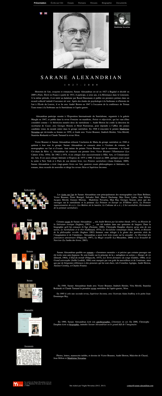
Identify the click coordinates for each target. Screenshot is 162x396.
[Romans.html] (30, 269)
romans (90, 252)
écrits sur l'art (67, 194)
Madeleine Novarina (76, 358)
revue (93, 288)
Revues (94, 3)
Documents (122, 3)
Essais (72, 3)
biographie (74, 324)
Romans (83, 3)
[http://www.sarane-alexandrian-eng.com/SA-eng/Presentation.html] (45, 15)
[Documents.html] (29, 364)
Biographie (108, 3)
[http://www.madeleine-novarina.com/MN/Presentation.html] (122, 25)
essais (67, 221)
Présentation (41, 3)
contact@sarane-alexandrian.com (140, 385)
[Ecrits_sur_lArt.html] (30, 209)
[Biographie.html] (30, 336)
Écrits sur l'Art (58, 3)
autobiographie (103, 321)
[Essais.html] (30, 240)
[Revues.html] (30, 302)
